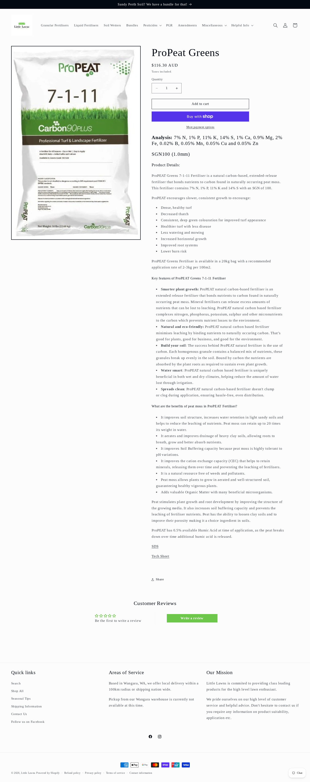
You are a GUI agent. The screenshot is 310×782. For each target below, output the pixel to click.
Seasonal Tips (21, 698)
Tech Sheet (160, 556)
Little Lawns (28, 773)
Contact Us (19, 713)
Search (16, 683)
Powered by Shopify (48, 773)
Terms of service (115, 773)
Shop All (17, 690)
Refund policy (72, 773)
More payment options (200, 127)
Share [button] (160, 579)
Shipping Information (26, 706)
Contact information (140, 773)
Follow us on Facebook (28, 721)
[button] (152, 25)
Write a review (192, 618)
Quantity (157, 79)
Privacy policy (93, 773)
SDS (155, 547)
